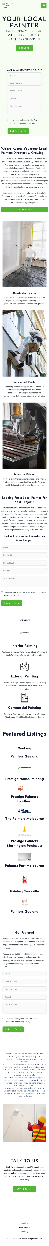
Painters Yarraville (24, 891)
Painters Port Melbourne (24, 865)
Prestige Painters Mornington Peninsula (24, 843)
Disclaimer (24, 1223)
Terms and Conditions (36, 592)
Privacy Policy (32, 123)
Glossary (24, 1232)
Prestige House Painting (24, 778)
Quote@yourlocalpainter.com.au (24, 1091)
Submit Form (18, 131)
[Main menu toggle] (43, 5)
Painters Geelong (24, 756)
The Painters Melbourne (24, 818)
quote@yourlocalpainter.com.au (17, 1170)
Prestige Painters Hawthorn (24, 799)
